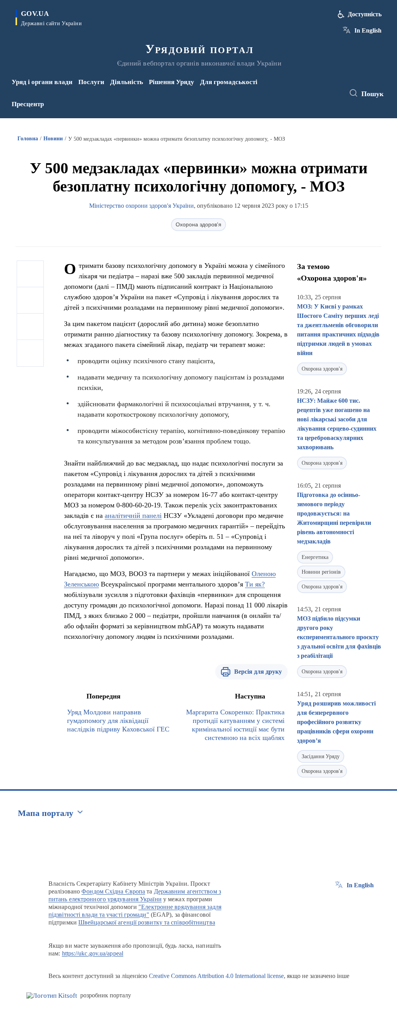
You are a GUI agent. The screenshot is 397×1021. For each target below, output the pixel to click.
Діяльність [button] (126, 82)
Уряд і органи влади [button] (42, 82)
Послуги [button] (91, 82)
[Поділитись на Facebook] (30, 274)
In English (367, 30)
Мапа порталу (45, 813)
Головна (27, 138)
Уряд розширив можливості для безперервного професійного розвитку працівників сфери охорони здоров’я (336, 722)
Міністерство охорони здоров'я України (141, 205)
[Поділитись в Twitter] (30, 300)
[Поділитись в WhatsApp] (30, 327)
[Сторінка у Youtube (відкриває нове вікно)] (311, 98)
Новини (53, 138)
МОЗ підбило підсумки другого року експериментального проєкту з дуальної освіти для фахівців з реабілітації (339, 637)
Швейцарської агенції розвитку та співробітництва (146, 922)
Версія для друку (258, 671)
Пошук (372, 94)
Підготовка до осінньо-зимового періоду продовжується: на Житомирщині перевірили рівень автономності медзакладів (334, 518)
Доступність (364, 14)
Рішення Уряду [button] (171, 82)
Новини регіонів (321, 572)
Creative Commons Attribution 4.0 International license (216, 976)
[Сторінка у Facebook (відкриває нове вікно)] (310, 88)
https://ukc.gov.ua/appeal (93, 953)
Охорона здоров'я (198, 224)
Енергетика (315, 557)
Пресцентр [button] (28, 104)
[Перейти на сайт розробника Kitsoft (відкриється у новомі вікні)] (51, 995)
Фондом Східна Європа (113, 891)
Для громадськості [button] (228, 82)
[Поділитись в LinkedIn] (30, 353)
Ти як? (255, 584)
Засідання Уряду (321, 756)
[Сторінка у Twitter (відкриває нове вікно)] (323, 88)
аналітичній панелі (133, 515)
